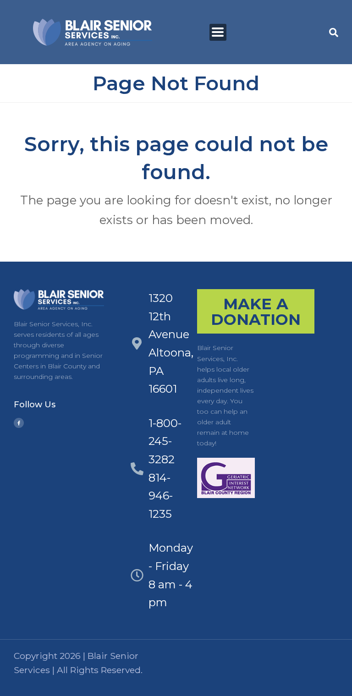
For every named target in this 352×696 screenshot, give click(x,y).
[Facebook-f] (19, 423)
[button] (217, 32)
